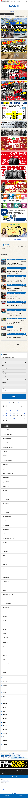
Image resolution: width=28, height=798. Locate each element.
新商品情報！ (6, 477)
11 (10, 413)
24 (6, 418)
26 (14, 418)
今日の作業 (5, 442)
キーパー (5, 668)
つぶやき (5, 490)
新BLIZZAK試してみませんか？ (15, 305)
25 (10, 418)
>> (18, 402)
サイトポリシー (4, 770)
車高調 (4, 672)
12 (14, 413)
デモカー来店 (6, 429)
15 (24, 413)
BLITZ (4, 568)
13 (17, 413)
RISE (4, 659)
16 (3, 415)
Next (18, 344)
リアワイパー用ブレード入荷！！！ (16, 337)
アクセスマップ (22, 13)
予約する (21, 795)
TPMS (4, 590)
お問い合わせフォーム (14, 11)
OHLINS (5, 564)
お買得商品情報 (6, 482)
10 (6, 413)
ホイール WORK (6, 572)
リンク (2, 773)
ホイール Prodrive (7, 508)
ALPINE (5, 542)
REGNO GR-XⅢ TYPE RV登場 (14, 329)
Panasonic (5, 551)
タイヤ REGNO (6, 520)
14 (21, 413)
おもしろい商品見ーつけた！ (9, 473)
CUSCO (5, 629)
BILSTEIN (5, 559)
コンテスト (5, 642)
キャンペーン (6, 464)
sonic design (6, 577)
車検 (4, 650)
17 (6, 415)
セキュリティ (6, 533)
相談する (7, 795)
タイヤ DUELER (6, 529)
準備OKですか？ (6, 486)
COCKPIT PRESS (15, 1)
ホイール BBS (6, 499)
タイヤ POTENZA (7, 516)
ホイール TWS (6, 512)
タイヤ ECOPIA (6, 525)
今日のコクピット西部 (8, 447)
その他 (4, 620)
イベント (5, 451)
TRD (4, 598)
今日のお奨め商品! (7, 438)
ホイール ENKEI (6, 607)
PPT (4, 646)
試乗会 (4, 633)
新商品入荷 (5, 456)
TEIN (4, 555)
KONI (4, 611)
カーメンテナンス (7, 663)
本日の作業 (5, 637)
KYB (4, 624)
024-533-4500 (6, 16)
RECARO (5, 585)
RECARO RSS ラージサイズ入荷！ (16, 280)
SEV (4, 495)
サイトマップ (17, 773)
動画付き (5, 655)
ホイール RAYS (6, 503)
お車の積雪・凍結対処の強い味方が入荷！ (17, 288)
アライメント (6, 581)
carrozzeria (5, 546)
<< (9, 402)
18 (10, 415)
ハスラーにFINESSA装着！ (14, 263)
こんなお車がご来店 (7, 434)
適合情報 (5, 616)
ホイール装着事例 (7, 603)
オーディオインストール (8, 538)
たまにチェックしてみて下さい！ (10, 594)
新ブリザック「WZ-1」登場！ (14, 313)
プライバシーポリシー (19, 770)
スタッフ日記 (5, 426)
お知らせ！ (5, 469)
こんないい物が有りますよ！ (9, 460)
